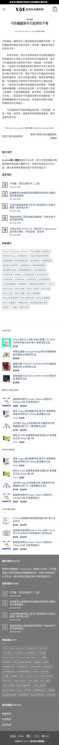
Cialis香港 (41, 653)
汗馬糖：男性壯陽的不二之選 (24, 183)
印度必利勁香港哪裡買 (39, 256)
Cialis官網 (7, 653)
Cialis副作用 (31, 648)
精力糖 (28, 690)
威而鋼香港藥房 (38, 265)
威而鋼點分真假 (9, 270)
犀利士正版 (7, 293)
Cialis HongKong (17, 648)
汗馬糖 (6, 676)
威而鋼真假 (25, 265)
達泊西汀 (6, 307)
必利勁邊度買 (44, 279)
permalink (50, 128)
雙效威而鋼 (23, 695)
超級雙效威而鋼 (9, 695)
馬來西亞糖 (50, 695)
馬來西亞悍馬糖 (37, 695)
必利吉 (35, 671)
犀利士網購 (19, 293)
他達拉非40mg (9, 256)
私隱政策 (6, 719)
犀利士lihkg (7, 288)
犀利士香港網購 (42, 298)
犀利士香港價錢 (33, 293)
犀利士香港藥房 (9, 302)
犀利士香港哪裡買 (10, 298)
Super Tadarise (32, 657)
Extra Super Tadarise (18, 251)
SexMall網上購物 (11, 160)
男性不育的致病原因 (12, 136)
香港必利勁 (24, 307)
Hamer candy (8, 657)
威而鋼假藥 (7, 260)
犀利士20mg (32, 676)
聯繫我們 (6, 713)
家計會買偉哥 (39, 270)
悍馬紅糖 (44, 671)
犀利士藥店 (45, 681)
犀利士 (51, 284)
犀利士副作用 (46, 676)
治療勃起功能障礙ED (37, 284)
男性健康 (29, 19)
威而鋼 (37, 662)
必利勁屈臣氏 (42, 274)
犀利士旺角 (45, 288)
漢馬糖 (14, 676)
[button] (4, 9)
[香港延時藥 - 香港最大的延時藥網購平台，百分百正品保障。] (29, 9)
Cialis (5, 251)
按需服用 (22, 284)
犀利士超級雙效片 (24, 685)
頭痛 (15, 307)
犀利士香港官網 (27, 298)
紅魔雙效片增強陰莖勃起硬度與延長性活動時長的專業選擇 (32, 194)
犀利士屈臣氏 (20, 681)
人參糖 (43, 657)
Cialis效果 (18, 653)
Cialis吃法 (43, 648)
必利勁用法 (31, 279)
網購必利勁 (23, 302)
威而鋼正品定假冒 (10, 265)
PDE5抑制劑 (35, 251)
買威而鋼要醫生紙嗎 (39, 302)
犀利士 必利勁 (33, 288)
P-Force (20, 657)
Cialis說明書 (29, 653)
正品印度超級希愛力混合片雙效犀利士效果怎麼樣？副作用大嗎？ (32, 206)
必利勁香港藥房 (9, 284)
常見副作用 (7, 274)
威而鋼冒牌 (47, 260)
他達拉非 (46, 251)
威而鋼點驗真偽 (25, 270)
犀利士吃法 (7, 681)
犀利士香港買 (8, 690)
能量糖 (51, 690)
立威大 (19, 690)
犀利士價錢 (19, 288)
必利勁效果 (7, 279)
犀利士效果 (33, 681)
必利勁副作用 (28, 274)
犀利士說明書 (8, 685)
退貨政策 (6, 724)
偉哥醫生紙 (22, 256)
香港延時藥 (40, 31)
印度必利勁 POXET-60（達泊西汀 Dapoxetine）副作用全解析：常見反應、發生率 (33, 230)
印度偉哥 (6, 662)
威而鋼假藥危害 (21, 260)
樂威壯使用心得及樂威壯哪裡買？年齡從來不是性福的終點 (32, 218)
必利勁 (17, 274)
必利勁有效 (19, 279)
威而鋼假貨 (35, 260)
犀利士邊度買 (39, 685)
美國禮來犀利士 (39, 690)
